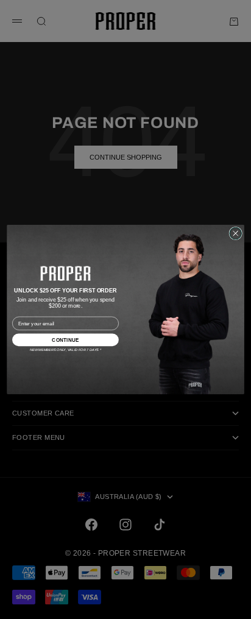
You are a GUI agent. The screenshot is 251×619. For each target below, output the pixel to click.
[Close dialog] (235, 233)
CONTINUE (65, 339)
